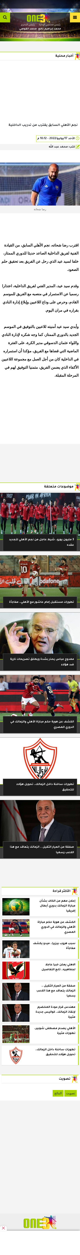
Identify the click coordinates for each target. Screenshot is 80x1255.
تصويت (70, 1093)
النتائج (58, 1093)
